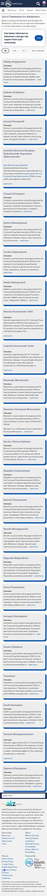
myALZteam (17, 4)
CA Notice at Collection (7, 876)
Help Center (7, 841)
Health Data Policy (9, 867)
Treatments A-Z (8, 838)
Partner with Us (32, 849)
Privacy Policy (7, 862)
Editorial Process (32, 844)
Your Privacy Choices (9, 871)
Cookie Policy (7, 864)
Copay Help (18, 165)
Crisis (4, 844)
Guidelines (29, 841)
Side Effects (8, 165)
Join (44, 5)
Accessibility (30, 847)
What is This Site (32, 836)
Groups (30, 10)
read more (30, 110)
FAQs (25, 165)
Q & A (21, 10)
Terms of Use (7, 859)
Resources (12, 10)
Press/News (30, 852)
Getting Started (31, 838)
